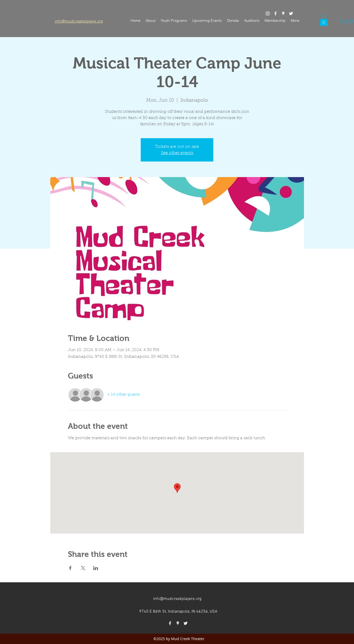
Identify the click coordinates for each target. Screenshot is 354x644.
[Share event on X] (83, 568)
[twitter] (291, 13)
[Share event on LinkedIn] (95, 568)
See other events (177, 153)
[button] (275, 21)
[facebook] (275, 13)
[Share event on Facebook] (70, 568)
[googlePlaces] (283, 13)
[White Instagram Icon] (267, 13)
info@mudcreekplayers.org (177, 598)
